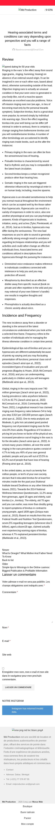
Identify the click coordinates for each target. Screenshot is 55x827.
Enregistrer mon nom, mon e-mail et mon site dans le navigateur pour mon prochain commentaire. (25, 676)
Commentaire (10, 592)
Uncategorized (17, 21)
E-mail (6, 641)
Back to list (7, 560)
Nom (5, 627)
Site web (6, 654)
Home (4, 21)
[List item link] (27, 778)
